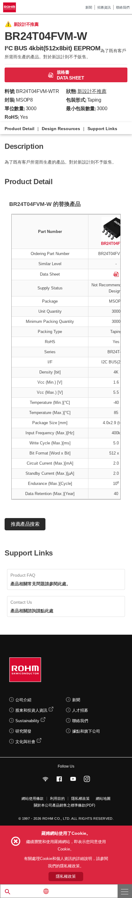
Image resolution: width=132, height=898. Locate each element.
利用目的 (57, 798)
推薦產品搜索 (25, 524)
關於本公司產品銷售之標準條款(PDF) (64, 805)
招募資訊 (104, 7)
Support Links (102, 128)
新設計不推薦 (91, 91)
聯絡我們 (123, 7)
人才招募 (80, 710)
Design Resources (61, 128)
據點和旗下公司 (86, 731)
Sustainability (27, 720)
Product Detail (19, 128)
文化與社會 (25, 741)
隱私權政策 (80, 798)
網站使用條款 (32, 798)
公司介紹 (23, 700)
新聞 (88, 7)
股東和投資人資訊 (31, 710)
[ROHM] (10, 7)
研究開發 (23, 731)
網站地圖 (103, 798)
